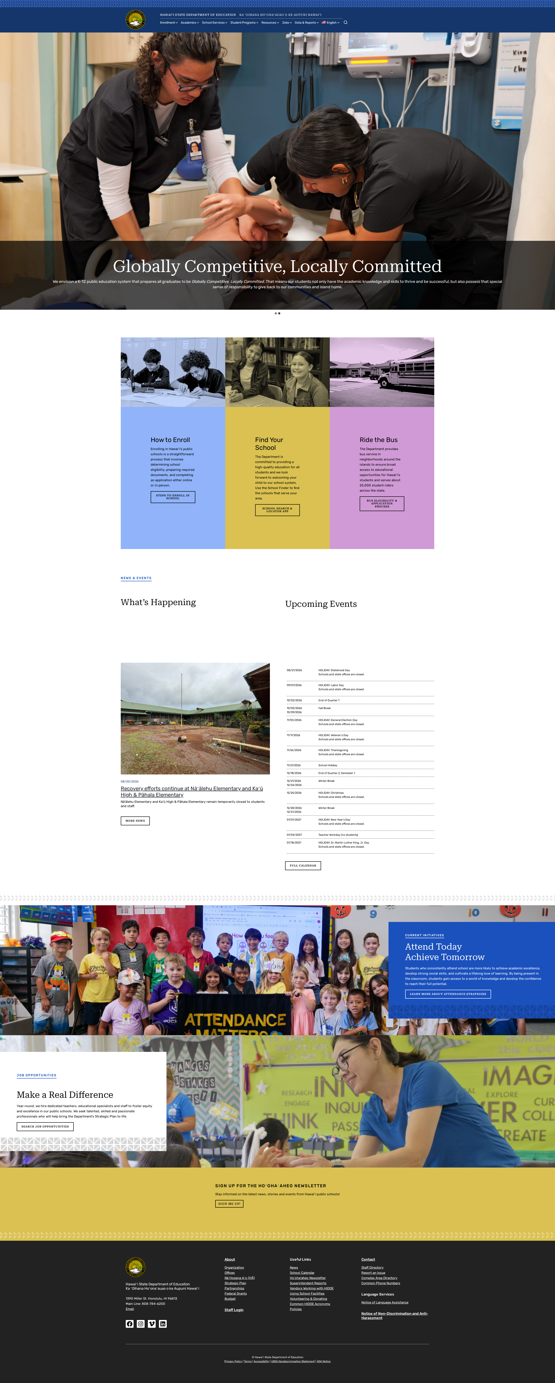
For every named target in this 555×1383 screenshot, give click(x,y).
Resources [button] (268, 22)
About (230, 1259)
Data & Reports (305, 22)
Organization (234, 1268)
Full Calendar (303, 865)
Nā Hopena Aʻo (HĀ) (240, 1278)
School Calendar (302, 1273)
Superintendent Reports (308, 1283)
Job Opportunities (37, 1075)
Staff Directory (372, 1268)
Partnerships (234, 1288)
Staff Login (234, 1310)
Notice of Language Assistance (384, 1302)
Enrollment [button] (167, 22)
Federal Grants (236, 1294)
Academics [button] (188, 22)
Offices (230, 1273)
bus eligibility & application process (382, 503)
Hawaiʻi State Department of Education (198, 14)
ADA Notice (324, 1361)
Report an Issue (373, 1273)
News (294, 1268)
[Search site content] (345, 21)
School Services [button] (213, 22)
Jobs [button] (285, 22)
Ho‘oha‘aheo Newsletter (308, 1278)
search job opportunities (45, 1126)
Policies (296, 1309)
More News (135, 820)
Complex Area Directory (379, 1278)
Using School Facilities (307, 1294)
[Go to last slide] (7, 171)
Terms (248, 1361)
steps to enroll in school (173, 497)
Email (130, 1309)
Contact (368, 1259)
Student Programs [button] (243, 22)
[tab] (276, 313)
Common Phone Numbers (380, 1283)
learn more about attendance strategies (448, 994)
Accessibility (261, 1361)
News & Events (136, 578)
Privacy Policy (233, 1361)
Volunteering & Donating (308, 1299)
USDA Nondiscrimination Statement (293, 1361)
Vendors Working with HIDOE (312, 1288)
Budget (230, 1299)
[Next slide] (548, 171)
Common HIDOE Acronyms (310, 1304)
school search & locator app (277, 510)
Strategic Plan (235, 1283)
